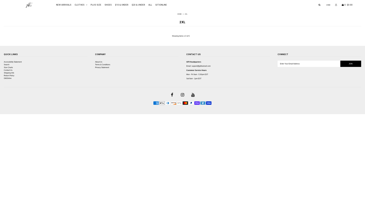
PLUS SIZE (96, 5)
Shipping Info (9, 73)
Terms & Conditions (102, 65)
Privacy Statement (102, 67)
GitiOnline (8, 78)
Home (179, 14)
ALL (150, 5)
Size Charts (8, 67)
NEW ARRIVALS (63, 5)
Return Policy (9, 76)
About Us (98, 62)
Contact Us (8, 70)
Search (6, 65)
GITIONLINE (161, 5)
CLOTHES (80, 5)
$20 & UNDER (138, 5)
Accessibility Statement (13, 62)
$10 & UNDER (121, 5)
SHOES (108, 5)
